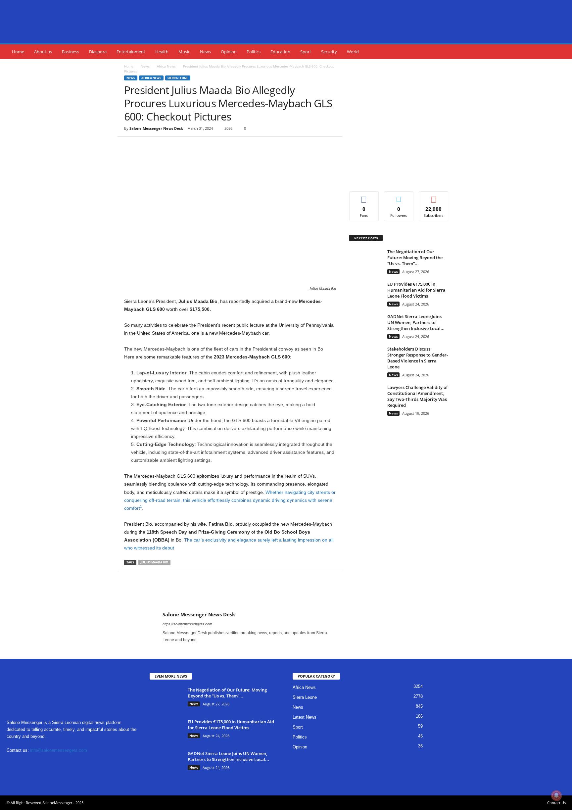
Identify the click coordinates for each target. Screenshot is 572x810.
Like (364, 196)
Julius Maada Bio (154, 562)
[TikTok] (54, 763)
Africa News (166, 66)
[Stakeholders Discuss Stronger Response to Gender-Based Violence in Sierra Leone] (365, 358)
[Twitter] (186, 156)
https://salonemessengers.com (187, 624)
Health (161, 52)
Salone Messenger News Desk (156, 128)
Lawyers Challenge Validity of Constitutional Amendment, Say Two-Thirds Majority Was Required (417, 396)
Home (18, 52)
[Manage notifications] (556, 795)
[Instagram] (175, 649)
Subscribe (433, 196)
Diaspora (98, 52)
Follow (398, 196)
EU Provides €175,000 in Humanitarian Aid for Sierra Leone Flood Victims (416, 290)
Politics (254, 52)
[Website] (81, 763)
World (353, 52)
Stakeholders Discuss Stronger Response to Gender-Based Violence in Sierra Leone (417, 358)
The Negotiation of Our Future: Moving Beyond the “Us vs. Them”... (415, 257)
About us (43, 52)
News (205, 52)
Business (70, 52)
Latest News (304, 717)
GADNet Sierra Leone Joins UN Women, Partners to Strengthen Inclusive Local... (416, 322)
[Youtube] (184, 649)
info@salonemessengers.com (58, 750)
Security (329, 52)
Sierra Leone (177, 78)
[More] (232, 156)
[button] (562, 51)
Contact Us (556, 802)
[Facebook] (170, 156)
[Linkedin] (40, 763)
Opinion (229, 52)
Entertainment (131, 52)
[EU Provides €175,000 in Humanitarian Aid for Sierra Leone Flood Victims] (365, 293)
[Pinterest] (201, 156)
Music (184, 52)
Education (280, 52)
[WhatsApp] (216, 156)
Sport (305, 52)
